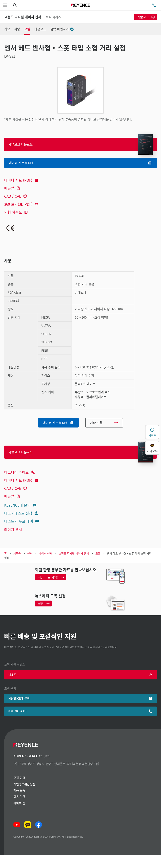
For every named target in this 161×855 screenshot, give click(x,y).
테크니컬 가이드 (16, 472)
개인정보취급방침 (24, 784)
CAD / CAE (12, 196)
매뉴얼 (9, 188)
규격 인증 (19, 778)
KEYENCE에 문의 (17, 505)
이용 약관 (19, 796)
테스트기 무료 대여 (18, 521)
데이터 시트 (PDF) (18, 180)
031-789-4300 (17, 711)
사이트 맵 (19, 803)
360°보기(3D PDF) (18, 204)
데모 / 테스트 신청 (18, 513)
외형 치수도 (13, 212)
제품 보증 (19, 790)
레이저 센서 (13, 529)
